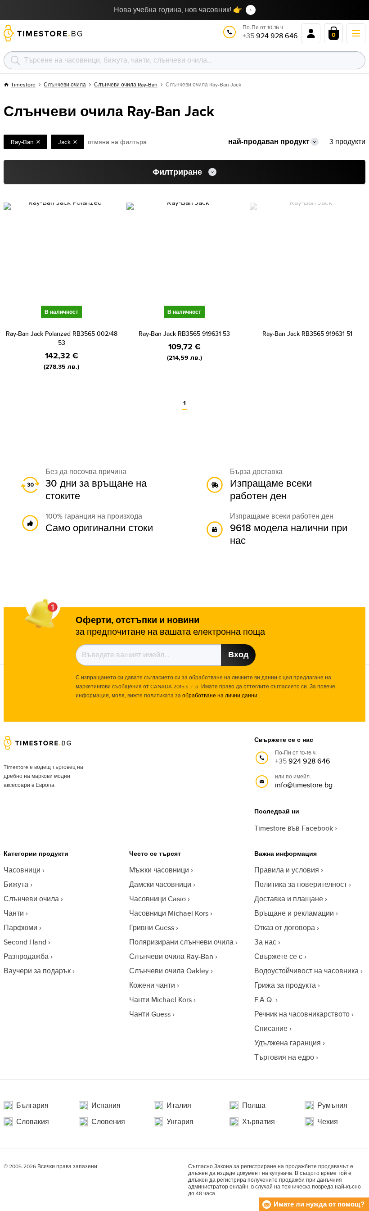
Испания (106, 1105)
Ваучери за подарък (37, 971)
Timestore (23, 84)
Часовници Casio (157, 899)
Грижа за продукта (285, 985)
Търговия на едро (284, 1057)
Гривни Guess (151, 927)
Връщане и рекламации (294, 913)
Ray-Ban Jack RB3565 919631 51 (307, 333)
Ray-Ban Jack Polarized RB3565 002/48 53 (61, 338)
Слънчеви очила (65, 84)
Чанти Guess (150, 1014)
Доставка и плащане (288, 899)
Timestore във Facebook (293, 828)
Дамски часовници (160, 884)
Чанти (14, 913)
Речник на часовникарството (302, 1014)
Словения (108, 1121)
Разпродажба (26, 956)
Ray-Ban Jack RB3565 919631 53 (184, 333)
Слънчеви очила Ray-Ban (126, 84)
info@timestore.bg (304, 785)
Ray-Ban (22, 141)
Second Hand (25, 942)
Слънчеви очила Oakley (169, 971)
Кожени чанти (152, 985)
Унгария (180, 1121)
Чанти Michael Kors (160, 999)
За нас (265, 942)
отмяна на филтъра (117, 142)
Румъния (332, 1105)
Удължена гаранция (287, 1043)
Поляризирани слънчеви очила (181, 942)
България (32, 1105)
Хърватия (258, 1121)
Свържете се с (278, 956)
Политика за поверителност (300, 884)
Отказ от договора (284, 927)
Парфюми (20, 927)
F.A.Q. (264, 999)
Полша (254, 1105)
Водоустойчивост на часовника (306, 971)
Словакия (32, 1121)
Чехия (327, 1121)
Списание (271, 1028)
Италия (178, 1105)
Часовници (22, 870)
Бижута (16, 884)
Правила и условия (286, 870)
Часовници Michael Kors (168, 913)
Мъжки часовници (159, 870)
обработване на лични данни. (220, 695)
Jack (64, 141)
